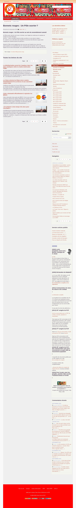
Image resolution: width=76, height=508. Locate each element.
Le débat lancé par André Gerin (60, 56)
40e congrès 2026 (57, 101)
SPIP (44, 488)
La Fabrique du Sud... (58, 207)
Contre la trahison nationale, (58, 230)
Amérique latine (56, 75)
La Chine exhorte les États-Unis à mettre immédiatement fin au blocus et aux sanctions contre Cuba (17, 82)
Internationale (24, 18)
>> (69, 6)
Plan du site (21, 488)
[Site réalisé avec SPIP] (48, 498)
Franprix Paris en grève (58, 196)
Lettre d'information (36, 488)
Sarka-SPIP (49, 488)
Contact (28, 488)
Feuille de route (56, 151)
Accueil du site (7, 21)
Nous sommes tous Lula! (58, 198)
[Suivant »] (45, 61)
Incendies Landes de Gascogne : (60, 238)
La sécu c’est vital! (65, 419)
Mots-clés (54, 143)
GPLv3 (55, 488)
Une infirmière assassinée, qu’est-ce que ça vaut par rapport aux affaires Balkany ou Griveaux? (61, 176)
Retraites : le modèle (58, 194)
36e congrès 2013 (57, 93)
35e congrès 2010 (57, 92)
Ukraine (55, 86)
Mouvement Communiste (59, 84)
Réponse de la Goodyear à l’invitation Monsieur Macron (60, 204)
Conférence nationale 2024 (59, 105)
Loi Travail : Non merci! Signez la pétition (60, 210)
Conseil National (57, 107)
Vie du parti (55, 111)
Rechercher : (55, 4)
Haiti (54, 79)
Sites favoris (55, 146)
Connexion (6, 1)
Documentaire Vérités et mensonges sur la (61, 217)
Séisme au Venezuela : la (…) (59, 234)
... (52, 46)
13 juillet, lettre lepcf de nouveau (59, 28)
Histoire (55, 118)
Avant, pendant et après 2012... (60, 54)
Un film (53, 256)
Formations (55, 117)
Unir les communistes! (57, 42)
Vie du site (48, 18)
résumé (66, 333)
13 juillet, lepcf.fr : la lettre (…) (59, 30)
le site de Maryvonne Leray (17, 51)
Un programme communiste (59, 124)
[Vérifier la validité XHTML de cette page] (28, 498)
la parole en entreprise (58, 67)
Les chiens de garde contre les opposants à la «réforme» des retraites (60, 181)
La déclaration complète (57, 294)
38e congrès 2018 (57, 97)
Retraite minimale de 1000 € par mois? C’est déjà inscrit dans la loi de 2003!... (61, 186)
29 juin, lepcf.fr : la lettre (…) (58, 31)
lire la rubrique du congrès (58, 359)
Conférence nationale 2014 (59, 103)
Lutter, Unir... (15, 18)
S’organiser (32, 18)
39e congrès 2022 (57, 99)
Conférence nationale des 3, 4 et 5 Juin (60, 61)
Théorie (55, 122)
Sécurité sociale (57, 69)
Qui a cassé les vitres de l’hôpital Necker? (60, 201)
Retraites (55, 71)
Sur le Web (55, 149)
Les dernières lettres (58, 25)
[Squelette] (41, 498)
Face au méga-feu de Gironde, (59, 240)
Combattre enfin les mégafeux (59, 236)
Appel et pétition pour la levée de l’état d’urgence (62, 213)
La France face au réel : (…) (58, 232)
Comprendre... (40, 18)
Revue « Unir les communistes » (60, 120)
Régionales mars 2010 (58, 63)
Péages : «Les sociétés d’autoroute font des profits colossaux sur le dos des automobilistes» (61, 171)
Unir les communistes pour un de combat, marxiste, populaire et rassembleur (61, 315)
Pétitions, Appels (57, 39)
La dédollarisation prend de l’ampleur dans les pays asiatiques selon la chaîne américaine (18, 67)
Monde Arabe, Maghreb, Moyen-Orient (60, 81)
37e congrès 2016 (57, 95)
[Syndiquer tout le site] (35, 498)
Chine (54, 77)
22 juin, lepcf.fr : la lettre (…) (58, 33)
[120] (42, 61)
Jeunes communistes (58, 109)
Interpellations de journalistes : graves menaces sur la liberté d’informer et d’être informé (61, 166)
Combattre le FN (57, 58)
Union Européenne (57, 88)
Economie (55, 115)
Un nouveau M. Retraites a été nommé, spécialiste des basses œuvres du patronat (60, 191)
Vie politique (7, 18)
